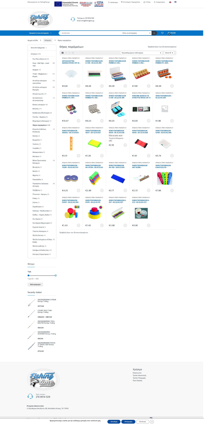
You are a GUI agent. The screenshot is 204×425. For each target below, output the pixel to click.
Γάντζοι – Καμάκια (40, 117)
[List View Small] (73, 53)
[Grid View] (63, 53)
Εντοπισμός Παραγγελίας (131, 2)
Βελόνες (37, 109)
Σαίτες (36, 202)
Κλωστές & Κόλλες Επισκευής (44, 130)
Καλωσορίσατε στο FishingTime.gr (39, 2)
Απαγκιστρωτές (39, 94)
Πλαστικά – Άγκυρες (41, 194)
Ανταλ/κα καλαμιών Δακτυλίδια (44, 82)
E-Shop (148, 2)
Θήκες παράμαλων (74, 58)
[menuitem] (169, 2)
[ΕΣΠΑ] (78, 4)
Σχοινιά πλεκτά (39, 227)
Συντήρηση (38, 219)
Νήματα (36, 175)
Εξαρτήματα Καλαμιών (42, 121)
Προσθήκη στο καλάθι (76, 86)
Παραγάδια (38, 179)
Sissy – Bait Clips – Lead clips (44, 64)
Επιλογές (142, 422)
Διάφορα (48, 40)
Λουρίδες (37, 148)
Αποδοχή (114, 422)
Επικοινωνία (137, 373)
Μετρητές (37, 167)
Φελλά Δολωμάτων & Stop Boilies (44, 241)
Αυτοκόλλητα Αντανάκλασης (44, 99)
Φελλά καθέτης (39, 246)
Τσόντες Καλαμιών (40, 231)
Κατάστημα (114, 2)
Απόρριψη (128, 422)
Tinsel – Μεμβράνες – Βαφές (44, 75)
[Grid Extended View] (66, 53)
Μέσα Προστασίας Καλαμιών (44, 162)
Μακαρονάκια (39, 152)
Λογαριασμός (160, 2)
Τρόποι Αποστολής (139, 375)
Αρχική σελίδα (33, 40)
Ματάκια (37, 156)
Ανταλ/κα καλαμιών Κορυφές (44, 88)
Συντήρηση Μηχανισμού (42, 223)
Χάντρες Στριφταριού (42, 254)
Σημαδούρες (38, 207)
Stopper (37, 70)
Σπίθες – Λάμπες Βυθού (42, 215)
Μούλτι (36, 171)
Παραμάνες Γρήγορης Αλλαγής (44, 185)
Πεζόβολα (37, 190)
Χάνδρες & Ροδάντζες (42, 250)
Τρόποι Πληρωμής (139, 378)
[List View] (69, 53)
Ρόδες (36, 198)
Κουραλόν (37, 140)
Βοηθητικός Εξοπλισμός (42, 113)
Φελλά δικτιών (39, 235)
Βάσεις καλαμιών (40, 105)
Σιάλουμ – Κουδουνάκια (42, 211)
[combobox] (90, 33)
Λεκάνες (37, 144)
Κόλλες (36, 136)
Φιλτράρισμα (35, 284)
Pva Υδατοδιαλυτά (41, 59)
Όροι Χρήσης (137, 380)
